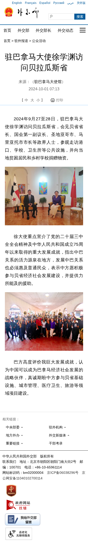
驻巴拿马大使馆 (48, 82)
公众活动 (39, 41)
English (17, 3)
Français (30, 3)
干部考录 (56, 443)
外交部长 (43, 30)
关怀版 (81, 3)
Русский (58, 3)
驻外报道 (21, 41)
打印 (59, 100)
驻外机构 (56, 427)
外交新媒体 (57, 435)
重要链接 (13, 443)
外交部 (23, 30)
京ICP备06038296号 (62, 473)
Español (44, 3)
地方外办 (13, 435)
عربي (70, 3)
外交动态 (65, 30)
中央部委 (13, 427)
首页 (7, 30)
